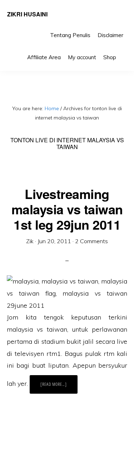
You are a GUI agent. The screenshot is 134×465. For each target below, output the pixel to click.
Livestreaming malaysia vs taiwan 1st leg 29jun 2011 (67, 209)
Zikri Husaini (27, 14)
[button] (123, 52)
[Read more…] (59, 387)
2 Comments (91, 241)
